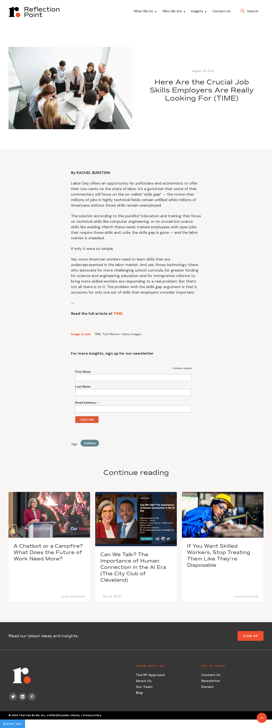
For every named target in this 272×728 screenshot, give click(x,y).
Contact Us (221, 11)
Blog (139, 692)
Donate (207, 687)
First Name (83, 371)
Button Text (12, 723)
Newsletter (210, 681)
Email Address (86, 403)
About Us (144, 681)
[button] (145, 11)
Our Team (144, 687)
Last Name (83, 386)
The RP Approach (150, 675)
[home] (34, 12)
